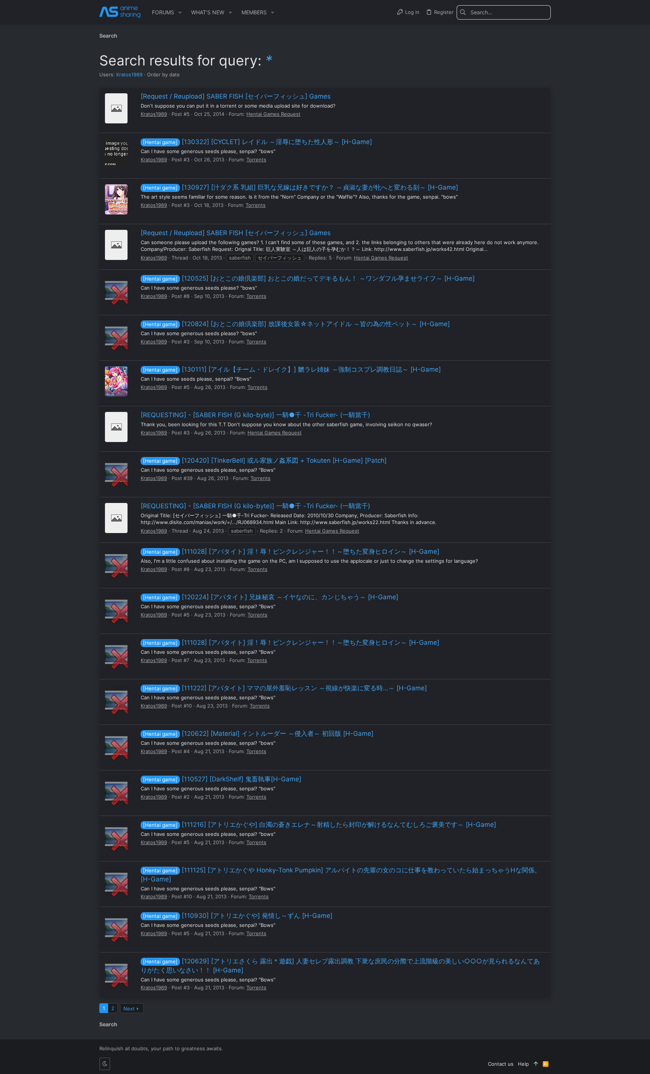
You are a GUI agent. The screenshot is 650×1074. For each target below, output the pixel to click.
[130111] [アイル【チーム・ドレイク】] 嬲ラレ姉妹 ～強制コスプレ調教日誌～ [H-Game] (292, 369)
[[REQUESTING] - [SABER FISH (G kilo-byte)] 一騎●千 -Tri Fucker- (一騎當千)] (116, 427)
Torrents (256, 159)
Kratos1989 (129, 74)
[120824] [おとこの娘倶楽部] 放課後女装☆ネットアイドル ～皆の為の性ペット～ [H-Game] (296, 324)
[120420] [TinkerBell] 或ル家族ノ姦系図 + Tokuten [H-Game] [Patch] (265, 460)
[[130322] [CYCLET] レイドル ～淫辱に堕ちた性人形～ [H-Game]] (116, 154)
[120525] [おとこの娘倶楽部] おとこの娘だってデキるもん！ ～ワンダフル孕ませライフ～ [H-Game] (309, 278)
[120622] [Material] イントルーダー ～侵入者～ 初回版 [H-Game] (258, 733)
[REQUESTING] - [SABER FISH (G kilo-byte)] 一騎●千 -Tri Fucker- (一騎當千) (255, 415)
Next (129, 1009)
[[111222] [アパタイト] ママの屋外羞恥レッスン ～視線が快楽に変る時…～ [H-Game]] (116, 700)
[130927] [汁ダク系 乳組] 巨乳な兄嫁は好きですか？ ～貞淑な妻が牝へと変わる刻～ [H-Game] (300, 187)
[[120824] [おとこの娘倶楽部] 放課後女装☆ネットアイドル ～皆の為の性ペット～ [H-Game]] (116, 336)
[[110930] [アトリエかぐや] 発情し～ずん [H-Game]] (116, 928)
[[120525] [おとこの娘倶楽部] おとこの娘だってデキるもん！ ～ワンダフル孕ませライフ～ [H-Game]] (116, 290)
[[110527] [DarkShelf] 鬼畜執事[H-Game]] (116, 791)
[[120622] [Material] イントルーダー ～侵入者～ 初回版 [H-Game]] (116, 746)
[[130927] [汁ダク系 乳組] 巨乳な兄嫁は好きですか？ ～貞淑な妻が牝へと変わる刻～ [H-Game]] (116, 199)
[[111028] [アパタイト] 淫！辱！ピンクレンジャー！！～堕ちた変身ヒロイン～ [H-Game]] (116, 563)
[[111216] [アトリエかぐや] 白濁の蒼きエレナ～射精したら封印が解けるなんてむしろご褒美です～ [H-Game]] (116, 837)
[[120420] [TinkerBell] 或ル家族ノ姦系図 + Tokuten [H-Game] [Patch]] (116, 472)
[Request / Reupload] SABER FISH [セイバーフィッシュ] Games (236, 96)
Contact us (500, 1064)
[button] (180, 12)
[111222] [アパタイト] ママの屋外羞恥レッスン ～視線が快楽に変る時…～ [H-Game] (285, 688)
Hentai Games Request (273, 114)
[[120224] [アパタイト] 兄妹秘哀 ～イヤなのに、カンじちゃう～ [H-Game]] (116, 609)
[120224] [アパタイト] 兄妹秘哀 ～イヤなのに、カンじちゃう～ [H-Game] (270, 597)
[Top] (536, 1063)
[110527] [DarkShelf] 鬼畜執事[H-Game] (222, 779)
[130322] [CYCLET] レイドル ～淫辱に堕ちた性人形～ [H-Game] (257, 142)
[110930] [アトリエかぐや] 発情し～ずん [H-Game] (238, 915)
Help (523, 1064)
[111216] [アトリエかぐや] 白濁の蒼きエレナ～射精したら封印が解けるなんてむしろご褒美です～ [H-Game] (319, 824)
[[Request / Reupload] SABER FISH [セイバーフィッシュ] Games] (116, 108)
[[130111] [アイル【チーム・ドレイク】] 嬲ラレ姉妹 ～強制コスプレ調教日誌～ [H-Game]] (116, 381)
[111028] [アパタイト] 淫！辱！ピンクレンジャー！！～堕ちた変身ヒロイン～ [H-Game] (291, 551)
